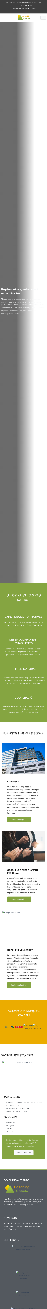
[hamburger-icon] (43, 17)
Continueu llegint (18, 819)
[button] (2, 1026)
